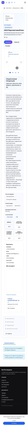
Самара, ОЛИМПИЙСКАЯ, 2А (13, 299)
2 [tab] (12, 72)
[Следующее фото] (21, 62)
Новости (4, 380)
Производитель (10, 196)
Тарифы (4, 393)
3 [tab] (15, 72)
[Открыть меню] (25, 2)
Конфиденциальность (7, 399)
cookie (14, 420)
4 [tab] (18, 72)
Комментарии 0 (9, 343)
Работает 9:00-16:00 (13, 304)
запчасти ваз (10, 322)
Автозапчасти (8, 27)
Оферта (4, 395)
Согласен (14, 423)
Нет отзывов (11, 308)
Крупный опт (9, 205)
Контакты (4, 386)
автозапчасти (10, 318)
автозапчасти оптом (12, 328)
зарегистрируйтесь (17, 355)
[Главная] (4, 8)
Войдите (7, 355)
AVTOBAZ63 (9, 333)
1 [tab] (10, 72)
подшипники (10, 325)
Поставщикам (5, 384)
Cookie (3, 401)
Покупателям (5, 382)
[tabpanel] (14, 61)
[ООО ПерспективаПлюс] (14, 61)
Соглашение (5, 397)
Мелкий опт (18, 205)
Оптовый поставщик (11, 199)
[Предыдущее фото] (7, 62)
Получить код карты (11, 294)
